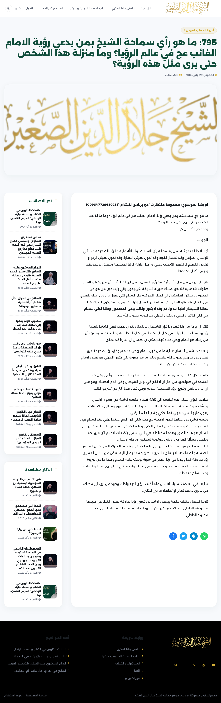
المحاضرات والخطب (51, 8)
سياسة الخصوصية (36, 695)
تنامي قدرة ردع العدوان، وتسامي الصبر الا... (39, 656)
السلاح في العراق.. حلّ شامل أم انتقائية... (40, 670)
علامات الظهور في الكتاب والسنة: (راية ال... (39, 649)
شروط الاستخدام (13, 695)
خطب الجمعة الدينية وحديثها (87, 8)
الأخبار (29, 8)
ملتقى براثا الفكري (123, 8)
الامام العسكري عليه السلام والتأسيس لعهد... (36, 663)
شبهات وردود (132, 678)
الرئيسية (146, 8)
